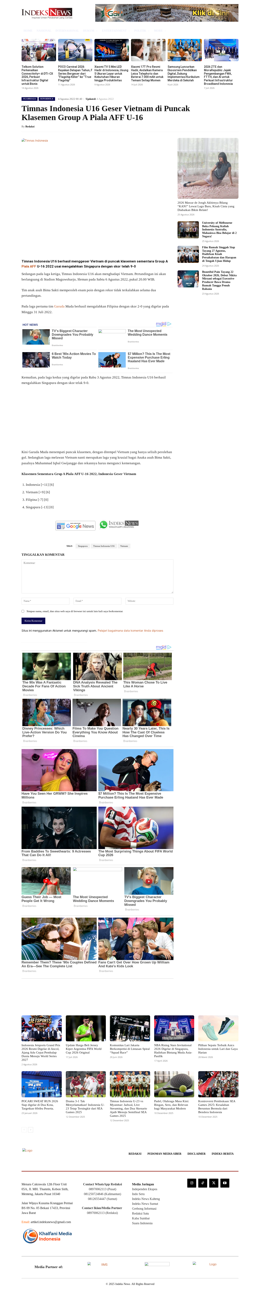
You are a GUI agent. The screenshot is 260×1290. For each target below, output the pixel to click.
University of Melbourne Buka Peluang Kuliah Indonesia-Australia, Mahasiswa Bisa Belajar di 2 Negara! (219, 229)
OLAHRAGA (29, 99)
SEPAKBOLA (46, 99)
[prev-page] (24, 1129)
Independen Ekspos (144, 1189)
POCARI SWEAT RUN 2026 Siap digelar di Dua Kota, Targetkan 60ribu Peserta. (40, 1105)
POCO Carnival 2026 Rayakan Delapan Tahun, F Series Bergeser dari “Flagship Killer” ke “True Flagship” (75, 73)
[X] (60, 245)
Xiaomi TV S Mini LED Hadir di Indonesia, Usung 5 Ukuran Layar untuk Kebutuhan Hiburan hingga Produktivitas (111, 73)
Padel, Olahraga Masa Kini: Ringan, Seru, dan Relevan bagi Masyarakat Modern (171, 1105)
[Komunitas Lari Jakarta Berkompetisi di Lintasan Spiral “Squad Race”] (130, 1028)
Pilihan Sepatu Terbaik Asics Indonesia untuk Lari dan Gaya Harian (218, 1049)
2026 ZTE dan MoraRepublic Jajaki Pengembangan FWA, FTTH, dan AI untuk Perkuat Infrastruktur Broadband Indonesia (218, 75)
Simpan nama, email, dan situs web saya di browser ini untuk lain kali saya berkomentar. (75, 611)
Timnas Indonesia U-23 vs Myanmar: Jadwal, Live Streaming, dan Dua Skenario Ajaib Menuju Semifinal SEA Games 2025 (128, 1108)
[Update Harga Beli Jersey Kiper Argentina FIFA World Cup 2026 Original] (86, 1028)
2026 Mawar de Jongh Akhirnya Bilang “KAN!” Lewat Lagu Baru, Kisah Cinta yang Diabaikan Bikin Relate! (206, 206)
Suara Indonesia (142, 1223)
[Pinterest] (70, 245)
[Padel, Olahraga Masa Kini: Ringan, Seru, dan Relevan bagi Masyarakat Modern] (174, 1084)
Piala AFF (29, 266)
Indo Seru (138, 1194)
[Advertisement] (97, 419)
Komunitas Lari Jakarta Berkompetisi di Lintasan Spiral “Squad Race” (130, 1049)
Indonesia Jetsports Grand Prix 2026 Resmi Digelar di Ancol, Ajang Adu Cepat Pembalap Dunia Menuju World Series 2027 (41, 1052)
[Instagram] (191, 1183)
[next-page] (30, 1129)
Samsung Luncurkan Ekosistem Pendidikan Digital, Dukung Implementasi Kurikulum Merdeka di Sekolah (183, 73)
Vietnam (124, 546)
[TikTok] (202, 1183)
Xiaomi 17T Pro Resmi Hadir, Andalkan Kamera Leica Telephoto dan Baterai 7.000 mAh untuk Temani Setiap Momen (147, 73)
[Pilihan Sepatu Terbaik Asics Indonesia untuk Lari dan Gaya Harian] (218, 1028)
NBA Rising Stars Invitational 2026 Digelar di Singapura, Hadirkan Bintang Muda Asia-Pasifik (173, 1051)
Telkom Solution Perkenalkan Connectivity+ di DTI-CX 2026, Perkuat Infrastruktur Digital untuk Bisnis (37, 75)
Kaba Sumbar (141, 1218)
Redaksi (30, 126)
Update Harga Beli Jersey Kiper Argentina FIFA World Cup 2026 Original (84, 1049)
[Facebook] (51, 245)
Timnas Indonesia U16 (104, 546)
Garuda (59, 306)
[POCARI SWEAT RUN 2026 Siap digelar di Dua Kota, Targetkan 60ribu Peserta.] (42, 1084)
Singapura (83, 546)
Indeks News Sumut (145, 1203)
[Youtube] (224, 1183)
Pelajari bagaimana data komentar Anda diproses (130, 630)
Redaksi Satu (140, 1213)
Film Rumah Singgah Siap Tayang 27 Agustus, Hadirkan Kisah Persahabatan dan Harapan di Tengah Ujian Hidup (219, 254)
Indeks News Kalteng (146, 1199)
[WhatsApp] (79, 245)
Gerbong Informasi (144, 1208)
